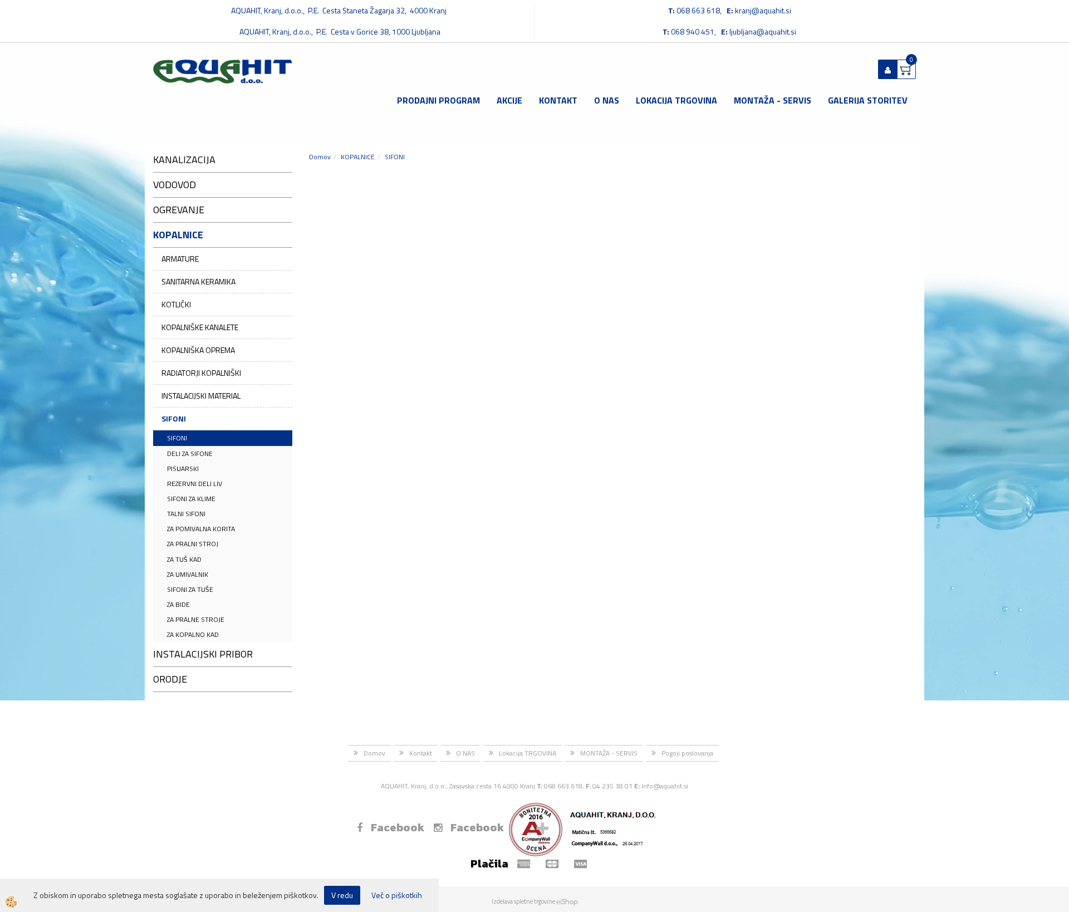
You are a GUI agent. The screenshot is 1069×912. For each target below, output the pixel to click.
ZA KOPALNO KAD (193, 634)
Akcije (509, 100)
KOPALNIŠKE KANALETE (199, 327)
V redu (342, 895)
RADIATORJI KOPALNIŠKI (201, 373)
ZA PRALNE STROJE (195, 619)
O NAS (606, 100)
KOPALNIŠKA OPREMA (198, 350)
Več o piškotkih (396, 895)
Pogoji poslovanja (687, 753)
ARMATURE (180, 258)
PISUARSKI (183, 468)
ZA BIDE (178, 604)
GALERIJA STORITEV (868, 100)
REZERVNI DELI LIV (194, 483)
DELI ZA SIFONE (190, 453)
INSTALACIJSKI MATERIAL (201, 395)
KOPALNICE (358, 156)
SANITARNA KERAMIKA (198, 281)
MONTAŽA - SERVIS (772, 100)
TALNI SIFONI (186, 513)
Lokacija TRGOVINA (676, 100)
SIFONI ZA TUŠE (190, 589)
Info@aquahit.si (664, 786)
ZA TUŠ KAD (184, 559)
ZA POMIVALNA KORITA (201, 528)
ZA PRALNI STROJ (192, 543)
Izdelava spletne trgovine (523, 901)
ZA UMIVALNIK (187, 574)
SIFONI (173, 418)
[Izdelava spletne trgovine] (567, 901)
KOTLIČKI (176, 304)
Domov (320, 156)
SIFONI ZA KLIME (191, 498)
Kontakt (558, 100)
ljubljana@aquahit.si (762, 31)
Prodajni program (438, 100)
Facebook (397, 827)
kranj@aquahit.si (763, 10)
